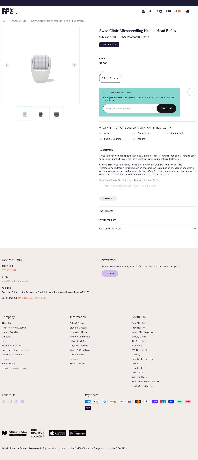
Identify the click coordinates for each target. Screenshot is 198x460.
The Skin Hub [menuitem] (138, 341)
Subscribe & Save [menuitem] (79, 341)
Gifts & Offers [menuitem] (77, 323)
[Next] (74, 65)
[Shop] (194, 11)
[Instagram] (10, 401)
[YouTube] (22, 401)
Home (5, 21)
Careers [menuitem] (6, 336)
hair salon (40, 298)
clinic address (25, 298)
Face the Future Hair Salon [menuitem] (15, 350)
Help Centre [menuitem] (138, 368)
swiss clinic (19, 21)
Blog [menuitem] (4, 341)
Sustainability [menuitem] (8, 363)
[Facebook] (4, 401)
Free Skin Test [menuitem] (139, 323)
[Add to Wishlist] (191, 92)
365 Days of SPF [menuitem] (140, 350)
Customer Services (110, 228)
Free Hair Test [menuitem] (139, 327)
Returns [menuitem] (136, 363)
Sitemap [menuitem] (74, 359)
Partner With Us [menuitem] (10, 332)
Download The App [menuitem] (79, 332)
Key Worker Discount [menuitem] (80, 336)
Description (106, 149)
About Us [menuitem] (6, 323)
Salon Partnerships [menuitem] (11, 345)
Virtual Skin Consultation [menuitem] (144, 332)
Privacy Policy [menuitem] (77, 354)
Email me (166, 108)
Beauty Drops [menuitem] (139, 336)
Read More (108, 198)
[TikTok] (16, 401)
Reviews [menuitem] (6, 359)
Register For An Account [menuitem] (14, 327)
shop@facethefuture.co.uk (15, 281)
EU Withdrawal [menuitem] (77, 363)
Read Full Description (133, 37)
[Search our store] (150, 11)
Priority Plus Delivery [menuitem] (142, 359)
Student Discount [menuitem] (78, 327)
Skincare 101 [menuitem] (138, 345)
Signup (109, 273)
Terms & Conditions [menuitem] (80, 350)
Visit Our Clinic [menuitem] (139, 377)
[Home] (4, 433)
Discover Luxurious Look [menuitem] (14, 368)
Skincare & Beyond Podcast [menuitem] (146, 381)
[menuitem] (4, 401)
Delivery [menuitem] (136, 354)
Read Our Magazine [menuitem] (142, 386)
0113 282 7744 (9, 270)
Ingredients (106, 210)
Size (101, 71)
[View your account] (143, 11)
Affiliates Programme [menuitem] (13, 354)
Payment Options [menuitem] (79, 345)
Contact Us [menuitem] (137, 372)
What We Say (107, 219)
